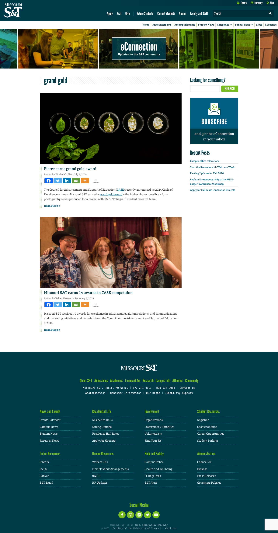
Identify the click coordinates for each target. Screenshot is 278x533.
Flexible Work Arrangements (110, 469)
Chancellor (204, 462)
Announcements (161, 24)
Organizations (154, 420)
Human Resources (103, 453)
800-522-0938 (165, 388)
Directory (259, 3)
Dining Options (102, 427)
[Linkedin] (67, 180)
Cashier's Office (207, 427)
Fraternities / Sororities (159, 427)
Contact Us (187, 388)
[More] (85, 180)
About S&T (86, 380)
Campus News (49, 427)
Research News (49, 441)
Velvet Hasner (63, 298)
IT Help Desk (153, 476)
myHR (96, 476)
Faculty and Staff (199, 13)
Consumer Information (125, 393)
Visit (119, 13)
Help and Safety (154, 453)
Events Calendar (50, 420)
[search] (270, 13)
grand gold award (111, 194)
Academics (116, 380)
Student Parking (207, 441)
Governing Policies (209, 483)
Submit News (242, 24)
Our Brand (153, 393)
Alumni (182, 13)
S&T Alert (151, 483)
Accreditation (95, 393)
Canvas (44, 476)
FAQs (259, 24)
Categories (223, 24)
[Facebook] (48, 180)
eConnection (139, 46)
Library (44, 462)
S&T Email (46, 483)
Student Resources (208, 411)
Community (191, 380)
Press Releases (206, 476)
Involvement (152, 411)
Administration (206, 453)
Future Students (145, 13)
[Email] (76, 180)
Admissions (101, 380)
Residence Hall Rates (105, 434)
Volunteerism (153, 434)
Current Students (166, 13)
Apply (110, 13)
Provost (202, 469)
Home (146, 24)
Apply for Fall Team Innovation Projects (212, 190)
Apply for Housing (104, 441)
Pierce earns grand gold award (70, 168)
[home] (25, 11)
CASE (120, 190)
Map (272, 3)
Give (127, 13)
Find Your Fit (153, 441)
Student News (206, 24)
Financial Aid (133, 380)
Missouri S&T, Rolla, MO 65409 (105, 388)
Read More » (52, 206)
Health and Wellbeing (158, 469)
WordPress (170, 528)
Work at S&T (100, 462)
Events (244, 3)
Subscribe (271, 24)
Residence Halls (102, 420)
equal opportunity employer (151, 525)
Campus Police (154, 462)
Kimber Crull (62, 174)
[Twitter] (58, 180)
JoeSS (43, 469)
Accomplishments (185, 24)
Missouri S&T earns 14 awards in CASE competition (88, 292)
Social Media (138, 504)
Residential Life (101, 411)
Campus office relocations (204, 161)
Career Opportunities (210, 434)
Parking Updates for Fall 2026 (207, 173)
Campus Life (163, 380)
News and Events (50, 411)
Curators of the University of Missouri (137, 528)
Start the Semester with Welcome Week (212, 167)
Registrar (203, 420)
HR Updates (99, 483)
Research (148, 380)
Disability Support (179, 393)
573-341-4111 (142, 388)
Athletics (177, 380)
